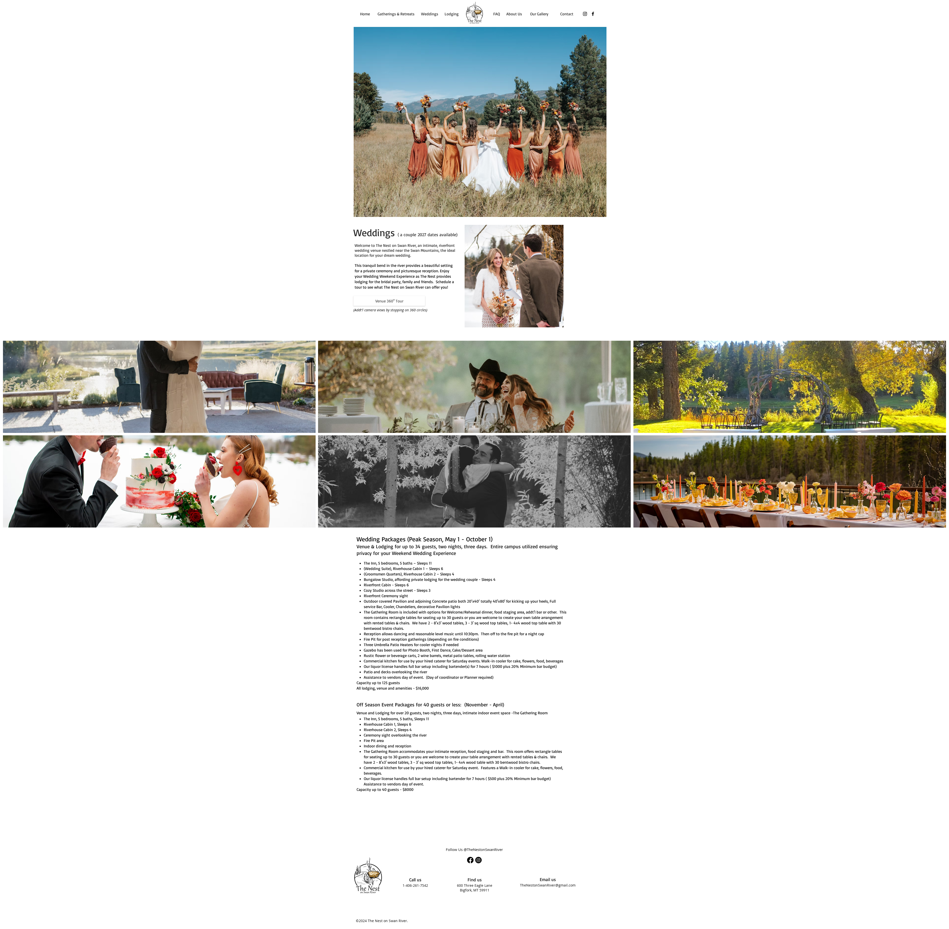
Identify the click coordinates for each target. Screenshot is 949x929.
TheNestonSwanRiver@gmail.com (548, 885)
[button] (159, 387)
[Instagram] (585, 14)
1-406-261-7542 (415, 885)
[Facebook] (593, 14)
